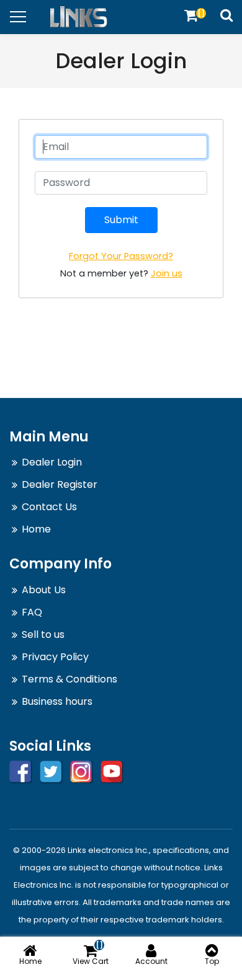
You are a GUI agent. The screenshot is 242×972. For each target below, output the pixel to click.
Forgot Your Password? (121, 256)
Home (36, 529)
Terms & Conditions (69, 679)
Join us (166, 273)
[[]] (191, 15)
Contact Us (49, 507)
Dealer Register (59, 484)
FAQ (32, 612)
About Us (44, 590)
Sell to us (43, 634)
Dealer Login (52, 462)
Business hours (57, 701)
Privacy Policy (55, 657)
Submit (121, 220)
